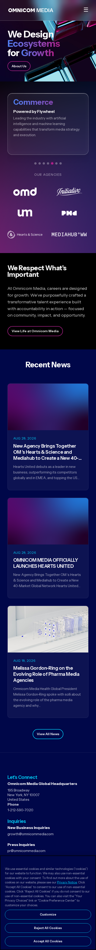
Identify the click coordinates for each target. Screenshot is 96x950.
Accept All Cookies (48, 941)
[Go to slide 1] (35, 163)
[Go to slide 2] (39, 163)
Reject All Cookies (48, 928)
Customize (48, 914)
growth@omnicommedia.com (30, 834)
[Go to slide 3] (44, 163)
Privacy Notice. (67, 882)
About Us (19, 66)
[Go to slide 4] (48, 163)
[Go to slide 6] (56, 163)
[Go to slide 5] (52, 163)
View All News (48, 734)
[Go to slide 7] (60, 163)
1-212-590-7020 (20, 810)
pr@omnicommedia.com (26, 851)
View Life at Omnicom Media (35, 331)
